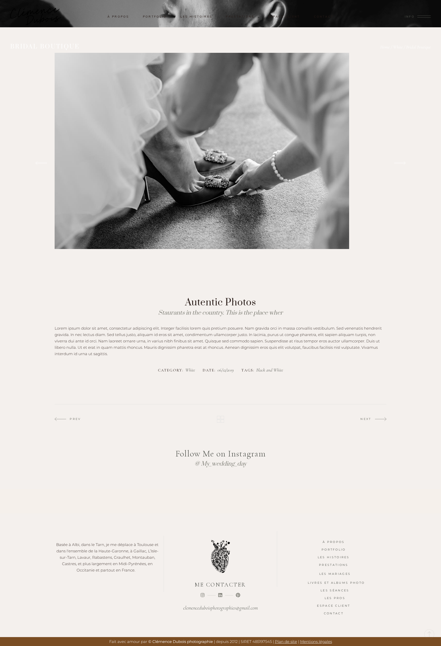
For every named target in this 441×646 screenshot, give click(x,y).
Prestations (333, 565)
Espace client (333, 605)
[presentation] (41, 163)
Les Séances (335, 590)
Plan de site (286, 641)
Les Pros (335, 598)
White (398, 47)
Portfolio (334, 549)
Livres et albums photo (336, 583)
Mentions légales (316, 641)
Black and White (269, 370)
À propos (334, 542)
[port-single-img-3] (220, 163)
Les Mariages (335, 574)
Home (385, 47)
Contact (334, 613)
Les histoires (334, 557)
